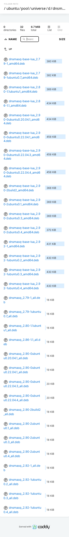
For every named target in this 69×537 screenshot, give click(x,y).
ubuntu (12, 8)
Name (13, 39)
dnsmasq (60, 8)
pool (25, 8)
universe (38, 8)
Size (62, 39)
